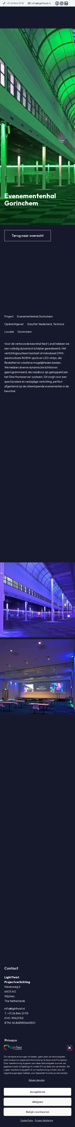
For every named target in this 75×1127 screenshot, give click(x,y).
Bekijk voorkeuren (37, 1112)
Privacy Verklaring (44, 1120)
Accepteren (37, 1092)
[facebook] (57, 3)
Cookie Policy (26, 1120)
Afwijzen (37, 1102)
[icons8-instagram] (61, 3)
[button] (69, 1048)
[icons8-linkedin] (66, 3)
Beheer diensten (37, 1080)
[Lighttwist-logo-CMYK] (19, 17)
